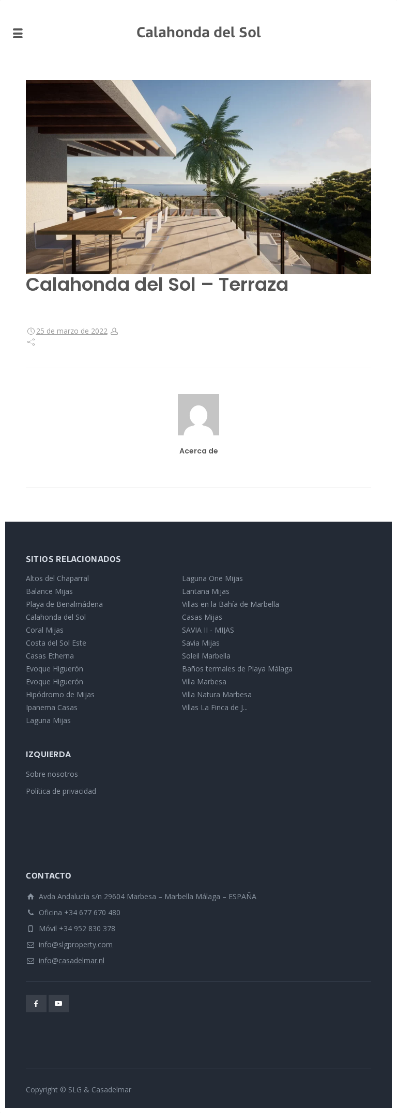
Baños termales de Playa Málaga (237, 668)
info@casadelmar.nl (71, 960)
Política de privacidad (61, 791)
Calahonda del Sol (56, 617)
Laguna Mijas (48, 720)
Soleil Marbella (206, 656)
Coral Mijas (45, 630)
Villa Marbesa (204, 681)
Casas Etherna (50, 656)
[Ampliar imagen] (198, 177)
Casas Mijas (202, 617)
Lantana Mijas (206, 591)
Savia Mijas (201, 643)
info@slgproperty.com (76, 944)
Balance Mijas (49, 591)
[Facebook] (36, 1003)
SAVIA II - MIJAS (208, 630)
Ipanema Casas (52, 707)
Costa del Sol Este (56, 643)
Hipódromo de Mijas (60, 694)
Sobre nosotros (52, 774)
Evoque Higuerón (54, 668)
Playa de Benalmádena (64, 604)
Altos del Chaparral (57, 578)
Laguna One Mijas (212, 578)
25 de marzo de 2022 (72, 331)
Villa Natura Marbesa (217, 694)
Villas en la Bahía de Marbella (230, 604)
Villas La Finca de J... (215, 707)
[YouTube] (59, 1003)
